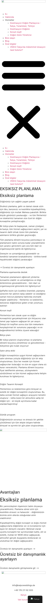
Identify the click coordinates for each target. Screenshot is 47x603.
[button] (23, 99)
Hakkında (9, 17)
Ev (6, 14)
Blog (7, 41)
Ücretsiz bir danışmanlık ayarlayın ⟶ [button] (17, 548)
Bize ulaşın (10, 38)
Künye (23, 595)
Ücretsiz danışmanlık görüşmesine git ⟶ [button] (19, 568)
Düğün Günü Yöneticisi (20, 35)
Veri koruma (23, 599)
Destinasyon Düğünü (20, 29)
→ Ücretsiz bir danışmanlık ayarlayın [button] (17, 267)
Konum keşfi (16, 32)
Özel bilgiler (10, 44)
